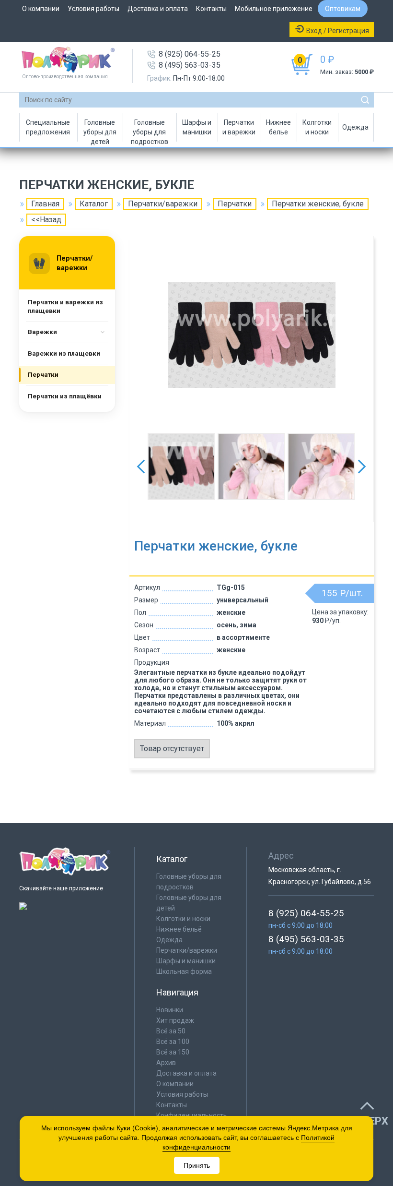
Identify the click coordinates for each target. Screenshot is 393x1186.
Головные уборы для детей (99, 130)
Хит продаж (175, 1020)
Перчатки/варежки (162, 203)
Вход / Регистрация (337, 31)
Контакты (211, 8)
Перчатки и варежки (238, 127)
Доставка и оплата (157, 8)
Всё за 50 (170, 1031)
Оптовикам (342, 8)
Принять (197, 1165)
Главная (45, 203)
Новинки (169, 1010)
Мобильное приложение (273, 8)
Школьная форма (184, 971)
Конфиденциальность (191, 1115)
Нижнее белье (278, 127)
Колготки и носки (317, 127)
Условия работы (93, 8)
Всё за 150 (172, 1052)
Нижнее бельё (179, 929)
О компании (40, 8)
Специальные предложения (48, 127)
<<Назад (46, 219)
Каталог (94, 203)
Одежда (355, 127)
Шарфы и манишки (196, 127)
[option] (251, 334)
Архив (166, 1062)
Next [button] (362, 466)
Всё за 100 (172, 1041)
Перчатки (235, 203)
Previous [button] (141, 466)
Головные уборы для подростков (149, 130)
